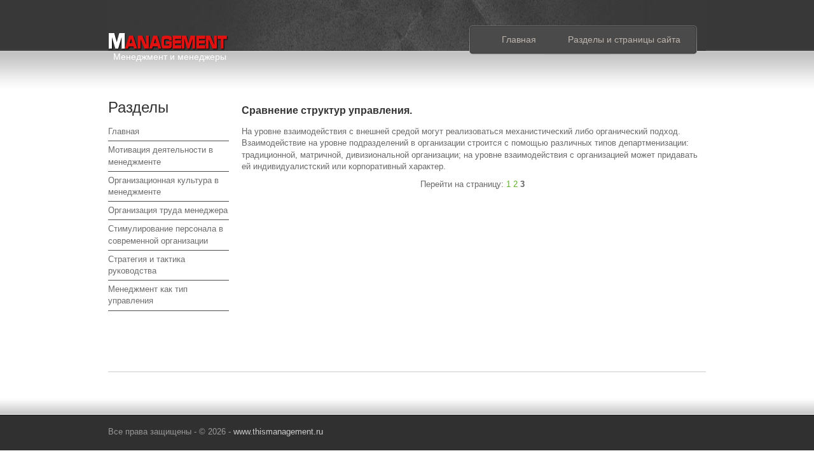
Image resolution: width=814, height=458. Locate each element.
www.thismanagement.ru (278, 431)
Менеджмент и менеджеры (169, 54)
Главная (519, 39)
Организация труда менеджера (168, 210)
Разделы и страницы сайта (624, 39)
